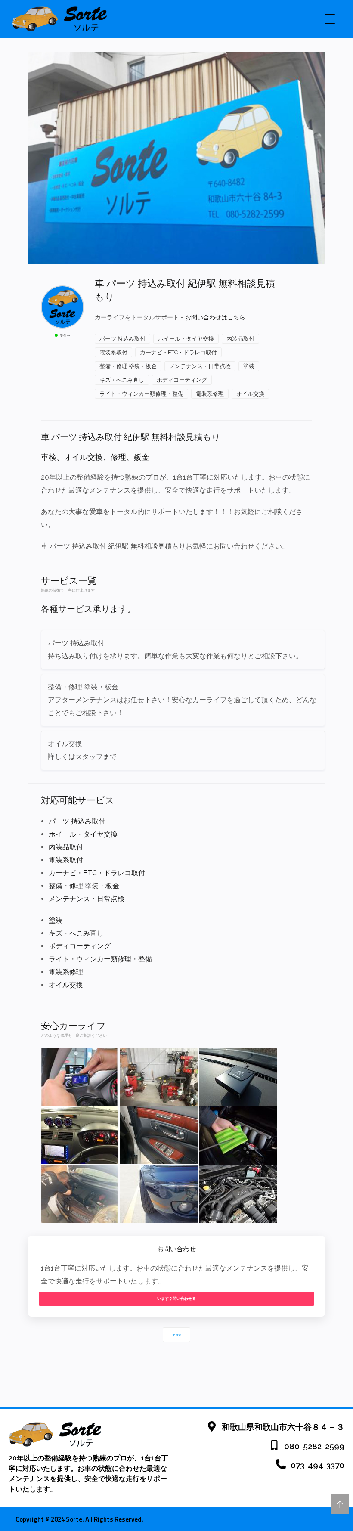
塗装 (248, 366)
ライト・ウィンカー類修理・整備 (141, 393)
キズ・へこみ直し (121, 380)
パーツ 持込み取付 (122, 338)
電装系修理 (210, 393)
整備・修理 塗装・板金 (128, 366)
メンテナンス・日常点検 (200, 366)
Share (176, 1335)
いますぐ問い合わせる (176, 1298)
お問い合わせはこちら (215, 317)
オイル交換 (250, 393)
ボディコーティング (182, 380)
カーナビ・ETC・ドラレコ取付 (178, 352)
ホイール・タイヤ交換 (186, 338)
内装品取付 (240, 338)
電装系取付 (113, 352)
